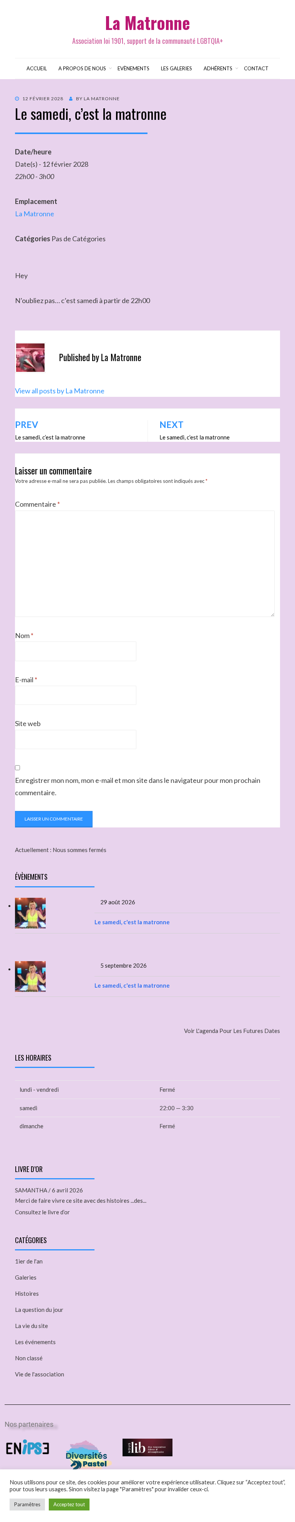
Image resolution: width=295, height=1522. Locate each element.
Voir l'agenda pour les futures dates (232, 1030)
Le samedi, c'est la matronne (132, 922)
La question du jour (39, 1309)
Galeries (25, 1277)
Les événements (35, 1341)
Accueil (37, 68)
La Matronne (147, 22)
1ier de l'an (29, 1261)
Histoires (27, 1293)
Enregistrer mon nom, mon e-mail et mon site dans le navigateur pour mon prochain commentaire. (137, 786)
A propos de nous (82, 68)
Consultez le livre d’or (42, 1212)
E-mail (26, 679)
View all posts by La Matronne (59, 390)
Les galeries (176, 68)
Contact (256, 68)
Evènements (133, 68)
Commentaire (37, 504)
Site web (28, 723)
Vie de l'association (39, 1374)
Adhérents (218, 68)
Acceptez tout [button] (69, 1504)
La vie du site (31, 1325)
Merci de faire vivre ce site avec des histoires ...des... (80, 1200)
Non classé (29, 1358)
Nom (24, 635)
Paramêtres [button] (27, 1504)
